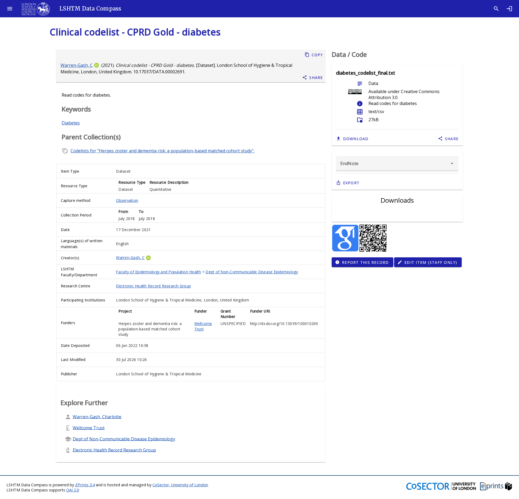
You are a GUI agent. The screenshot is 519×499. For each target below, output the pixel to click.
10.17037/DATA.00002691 (159, 72)
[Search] (496, 8)
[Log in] (509, 8)
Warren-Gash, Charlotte (97, 416)
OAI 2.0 (72, 490)
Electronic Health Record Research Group (153, 285)
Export (351, 182)
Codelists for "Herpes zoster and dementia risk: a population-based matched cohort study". (162, 151)
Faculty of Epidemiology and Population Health (158, 271)
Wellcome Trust (203, 326)
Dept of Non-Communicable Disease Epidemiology (251, 271)
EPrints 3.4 (85, 484)
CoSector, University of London (180, 484)
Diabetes (71, 123)
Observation (127, 200)
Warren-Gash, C (77, 65)
